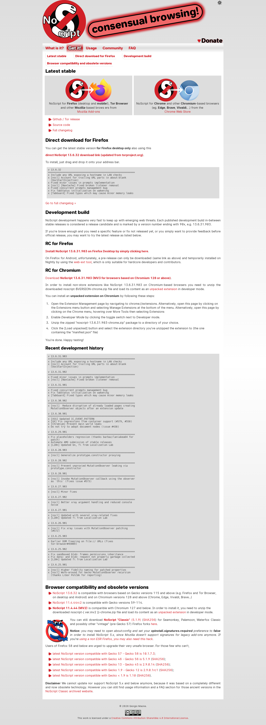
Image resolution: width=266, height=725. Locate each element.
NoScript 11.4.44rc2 (67, 602)
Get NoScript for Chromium (177, 90)
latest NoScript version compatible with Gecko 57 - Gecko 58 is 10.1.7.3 (104, 653)
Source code (61, 125)
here (154, 624)
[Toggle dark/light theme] (219, 2)
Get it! (74, 48)
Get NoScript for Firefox (88, 90)
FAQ (132, 48)
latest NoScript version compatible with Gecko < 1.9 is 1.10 (94, 675)
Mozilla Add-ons (88, 111)
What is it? (54, 48)
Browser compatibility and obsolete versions (79, 63)
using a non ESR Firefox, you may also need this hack (116, 639)
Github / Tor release (66, 119)
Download (108, 278)
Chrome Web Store (177, 111)
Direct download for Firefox (95, 56)
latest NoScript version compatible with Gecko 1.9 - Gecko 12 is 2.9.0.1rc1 (105, 670)
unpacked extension (163, 289)
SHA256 (149, 620)
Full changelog (62, 130)
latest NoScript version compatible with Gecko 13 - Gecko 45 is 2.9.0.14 (104, 664)
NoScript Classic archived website (68, 691)
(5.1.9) (122, 620)
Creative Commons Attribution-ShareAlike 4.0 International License (149, 718)
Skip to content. (22, 3)
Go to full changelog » (60, 203)
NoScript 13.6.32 (65, 593)
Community (113, 48)
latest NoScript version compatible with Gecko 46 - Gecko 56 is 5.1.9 (101, 659)
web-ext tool (83, 262)
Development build (137, 56)
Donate (211, 40)
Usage (91, 48)
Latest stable (56, 56)
